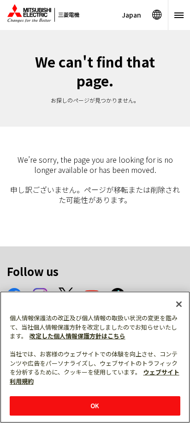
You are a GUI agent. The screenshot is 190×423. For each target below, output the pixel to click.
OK (94, 405)
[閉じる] (179, 304)
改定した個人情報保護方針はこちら (77, 335)
